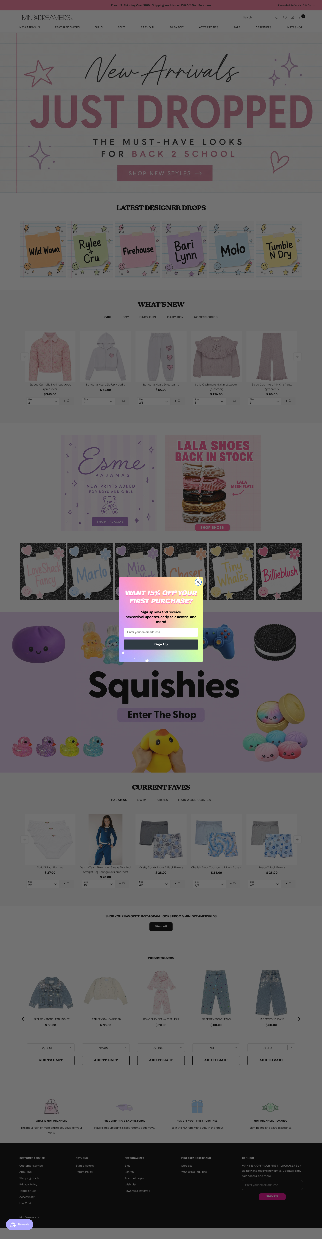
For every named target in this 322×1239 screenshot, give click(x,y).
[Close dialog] (198, 582)
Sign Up (161, 644)
